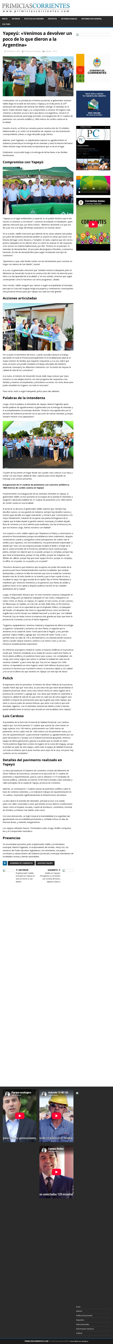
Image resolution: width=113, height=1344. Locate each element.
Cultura (6, 24)
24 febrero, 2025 (13, 51)
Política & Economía (34, 19)
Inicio (5, 19)
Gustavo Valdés (45, 863)
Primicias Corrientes (32, 51)
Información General (91, 19)
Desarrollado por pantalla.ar (79, 1341)
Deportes (52, 19)
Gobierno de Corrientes (21, 863)
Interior (16, 19)
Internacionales (69, 19)
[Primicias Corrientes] (36, 14)
